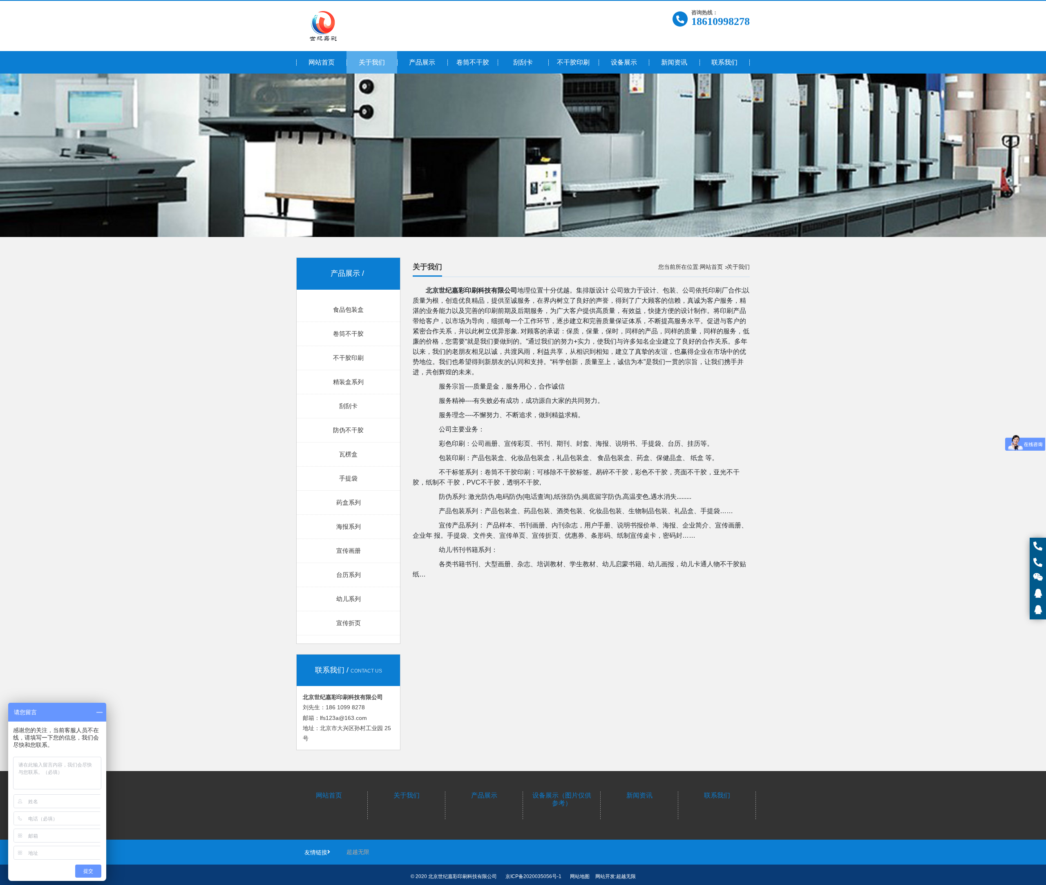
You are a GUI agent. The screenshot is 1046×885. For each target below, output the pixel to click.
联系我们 (717, 795)
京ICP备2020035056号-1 (533, 876)
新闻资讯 (639, 795)
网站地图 (580, 876)
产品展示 (484, 795)
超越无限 (357, 852)
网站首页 (711, 267)
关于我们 (406, 795)
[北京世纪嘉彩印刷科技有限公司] (323, 26)
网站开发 (605, 876)
